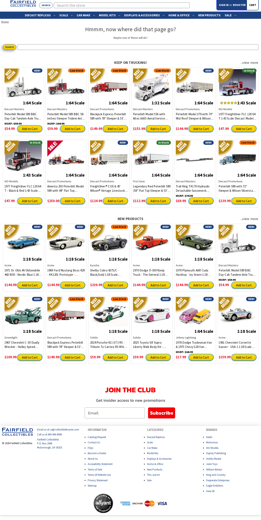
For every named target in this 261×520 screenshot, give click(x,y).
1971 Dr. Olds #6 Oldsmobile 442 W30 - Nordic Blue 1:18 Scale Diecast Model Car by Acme (22, 272)
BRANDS (211, 430)
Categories (155, 430)
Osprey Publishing (216, 453)
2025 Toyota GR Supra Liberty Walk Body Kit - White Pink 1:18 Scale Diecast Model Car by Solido (151, 345)
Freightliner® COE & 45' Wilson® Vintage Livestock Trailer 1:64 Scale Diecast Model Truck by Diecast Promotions (107, 188)
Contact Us (94, 442)
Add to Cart (30, 129)
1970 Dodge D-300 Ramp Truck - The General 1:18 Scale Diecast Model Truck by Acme (150, 272)
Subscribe (161, 412)
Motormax (212, 442)
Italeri (209, 437)
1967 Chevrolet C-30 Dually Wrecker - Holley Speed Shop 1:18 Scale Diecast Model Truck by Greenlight (22, 345)
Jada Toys (211, 464)
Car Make (84, 15)
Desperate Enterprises (217, 480)
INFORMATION (97, 430)
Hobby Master (213, 458)
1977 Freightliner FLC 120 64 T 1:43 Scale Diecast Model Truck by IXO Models (237, 116)
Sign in (224, 5)
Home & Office (179, 15)
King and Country (216, 475)
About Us (93, 458)
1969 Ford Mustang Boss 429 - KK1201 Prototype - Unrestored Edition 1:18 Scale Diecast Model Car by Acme (66, 272)
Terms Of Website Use (99, 475)
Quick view (23, 84)
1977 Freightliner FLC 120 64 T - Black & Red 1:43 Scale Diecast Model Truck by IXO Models (22, 188)
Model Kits (107, 15)
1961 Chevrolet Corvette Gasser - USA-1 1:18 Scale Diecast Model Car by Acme (236, 345)
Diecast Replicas (38, 15)
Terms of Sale (95, 469)
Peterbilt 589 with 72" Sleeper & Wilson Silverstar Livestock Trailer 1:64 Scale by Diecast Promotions (236, 188)
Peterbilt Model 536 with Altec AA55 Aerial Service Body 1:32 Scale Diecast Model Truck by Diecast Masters (149, 116)
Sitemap (92, 485)
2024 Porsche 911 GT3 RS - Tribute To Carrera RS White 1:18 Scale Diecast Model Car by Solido (108, 345)
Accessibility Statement (100, 464)
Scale (64, 15)
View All (210, 491)
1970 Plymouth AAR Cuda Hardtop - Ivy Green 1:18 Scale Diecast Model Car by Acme (193, 272)
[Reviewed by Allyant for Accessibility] (103, 503)
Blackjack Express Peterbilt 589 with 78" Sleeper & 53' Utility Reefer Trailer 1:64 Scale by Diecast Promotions (109, 116)
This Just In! (153, 475)
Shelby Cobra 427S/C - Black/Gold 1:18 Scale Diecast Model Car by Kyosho (104, 272)
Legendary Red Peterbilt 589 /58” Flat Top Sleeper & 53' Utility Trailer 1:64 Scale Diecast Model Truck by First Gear (152, 188)
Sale (228, 15)
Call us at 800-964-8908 (49, 434)
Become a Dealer (97, 453)
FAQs (90, 448)
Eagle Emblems (214, 485)
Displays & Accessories (142, 15)
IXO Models (212, 448)
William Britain (214, 469)
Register (239, 5)
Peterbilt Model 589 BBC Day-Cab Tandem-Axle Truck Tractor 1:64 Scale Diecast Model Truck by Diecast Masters (22, 116)
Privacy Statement (98, 480)
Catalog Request (97, 437)
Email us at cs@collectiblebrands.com (58, 429)
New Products (209, 15)
